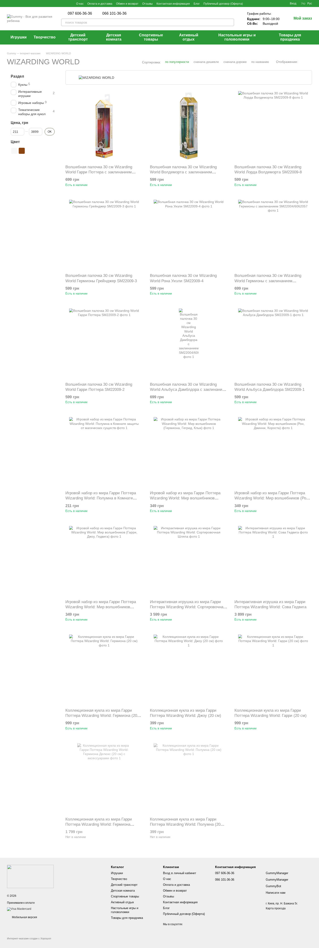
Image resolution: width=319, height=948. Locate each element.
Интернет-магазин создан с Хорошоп (29, 938)
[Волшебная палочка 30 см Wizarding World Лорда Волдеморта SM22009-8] (273, 126)
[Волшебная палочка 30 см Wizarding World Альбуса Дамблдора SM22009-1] (273, 343)
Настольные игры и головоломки (237, 37)
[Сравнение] (269, 3)
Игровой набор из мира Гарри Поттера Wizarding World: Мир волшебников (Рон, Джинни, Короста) (271, 498)
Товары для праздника (290, 37)
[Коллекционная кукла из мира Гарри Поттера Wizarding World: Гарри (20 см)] (273, 669)
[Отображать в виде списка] (309, 62)
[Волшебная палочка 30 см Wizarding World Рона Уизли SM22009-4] (188, 235)
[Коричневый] (21, 150)
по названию (260, 62)
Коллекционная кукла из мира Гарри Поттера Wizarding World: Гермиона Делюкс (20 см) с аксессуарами (98, 824)
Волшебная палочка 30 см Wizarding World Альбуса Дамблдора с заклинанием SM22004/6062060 (188, 389)
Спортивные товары (151, 37)
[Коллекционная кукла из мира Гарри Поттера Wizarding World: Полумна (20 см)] (188, 778)
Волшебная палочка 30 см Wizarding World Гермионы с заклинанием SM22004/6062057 (267, 280)
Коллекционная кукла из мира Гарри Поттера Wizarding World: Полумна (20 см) (185, 824)
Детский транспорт (78, 37)
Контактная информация (173, 3)
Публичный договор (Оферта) (223, 3)
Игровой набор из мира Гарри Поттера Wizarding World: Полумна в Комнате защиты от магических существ (100, 498)
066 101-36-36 (114, 13)
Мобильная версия (24, 917)
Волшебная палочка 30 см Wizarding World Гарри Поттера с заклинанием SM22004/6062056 (98, 172)
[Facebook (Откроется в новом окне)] (9, 3)
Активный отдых (188, 37)
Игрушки (19, 37)
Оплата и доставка (99, 3)
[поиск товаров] (230, 22)
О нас (80, 3)
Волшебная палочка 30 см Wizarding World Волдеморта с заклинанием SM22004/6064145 (183, 172)
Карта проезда (276, 908)
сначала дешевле (206, 62)
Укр (303, 3)
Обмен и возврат (127, 3)
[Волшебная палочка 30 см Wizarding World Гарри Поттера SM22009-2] (104, 343)
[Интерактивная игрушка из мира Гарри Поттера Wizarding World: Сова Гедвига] (273, 561)
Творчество (45, 37)
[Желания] (278, 3)
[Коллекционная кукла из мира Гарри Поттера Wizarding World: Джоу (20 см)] (188, 669)
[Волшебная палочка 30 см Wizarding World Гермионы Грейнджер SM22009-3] (104, 235)
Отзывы (147, 3)
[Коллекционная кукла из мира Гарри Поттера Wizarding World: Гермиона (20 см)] (104, 669)
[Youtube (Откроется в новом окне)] (14, 3)
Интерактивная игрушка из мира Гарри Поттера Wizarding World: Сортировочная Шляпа (187, 607)
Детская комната (113, 37)
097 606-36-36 (80, 13)
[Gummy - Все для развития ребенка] (30, 876)
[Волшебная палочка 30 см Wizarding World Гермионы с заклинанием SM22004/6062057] (273, 235)
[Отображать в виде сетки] (303, 62)
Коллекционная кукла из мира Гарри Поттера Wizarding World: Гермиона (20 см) (101, 715)
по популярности (177, 62)
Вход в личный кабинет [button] (179, 873)
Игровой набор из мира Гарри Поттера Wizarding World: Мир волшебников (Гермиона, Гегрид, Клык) (185, 498)
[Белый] (14, 150)
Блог (197, 3)
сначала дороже (235, 62)
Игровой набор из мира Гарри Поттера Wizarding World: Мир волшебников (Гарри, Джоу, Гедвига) (100, 607)
